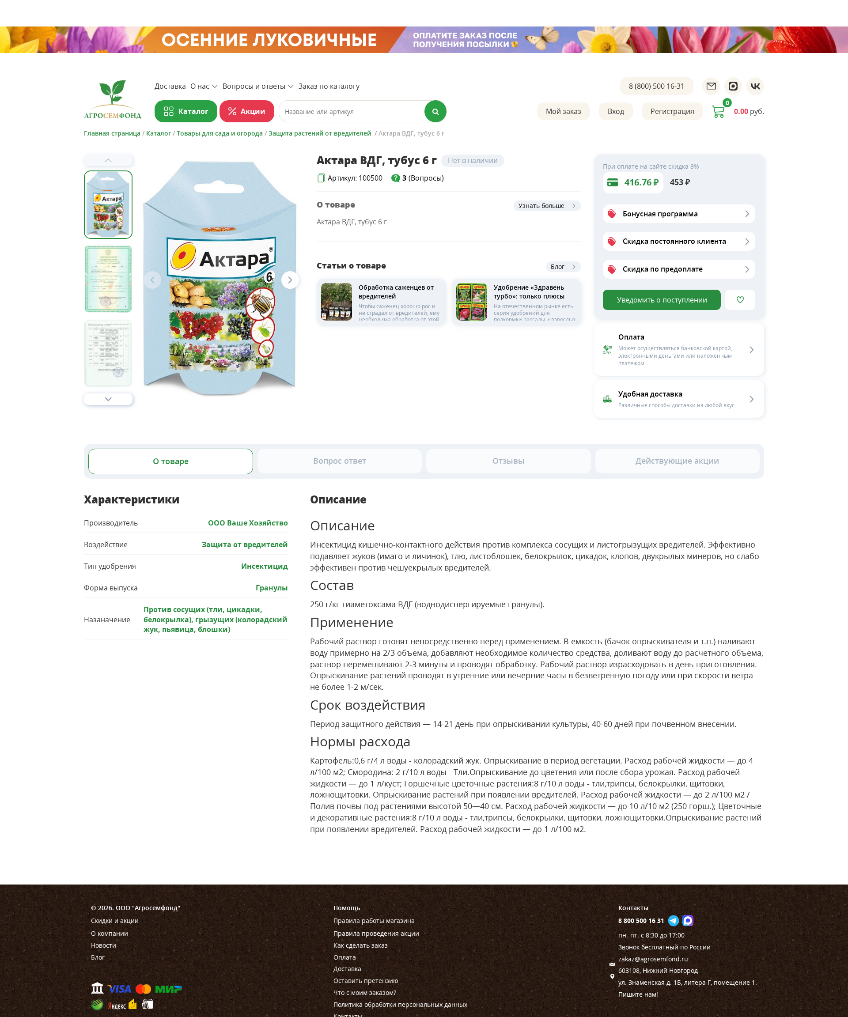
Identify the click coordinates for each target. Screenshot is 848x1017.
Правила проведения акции (376, 933)
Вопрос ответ (339, 460)
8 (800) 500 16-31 (657, 86)
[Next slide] (108, 399)
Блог (557, 266)
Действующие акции (677, 460)
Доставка (170, 86)
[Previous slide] (108, 160)
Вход (616, 111)
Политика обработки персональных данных (400, 1004)
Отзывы (508, 460)
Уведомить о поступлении (662, 300)
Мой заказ (563, 111)
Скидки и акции (115, 920)
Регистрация (672, 111)
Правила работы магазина (374, 920)
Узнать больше (541, 205)
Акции (253, 111)
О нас (199, 86)
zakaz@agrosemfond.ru (653, 959)
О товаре (171, 461)
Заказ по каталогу (329, 86)
